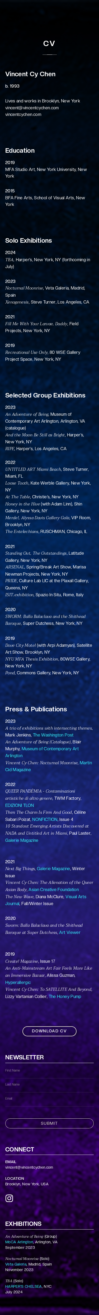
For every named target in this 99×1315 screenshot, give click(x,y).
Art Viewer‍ (70, 932)
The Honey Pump (65, 996)
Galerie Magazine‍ (22, 840)
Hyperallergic (18, 982)
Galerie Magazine (53, 868)
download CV (49, 1031)
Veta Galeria (15, 1264)
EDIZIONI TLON (19, 805)
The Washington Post (53, 735)
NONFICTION (45, 819)
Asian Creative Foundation (54, 889)
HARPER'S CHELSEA (23, 1286)
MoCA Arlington (19, 1242)
